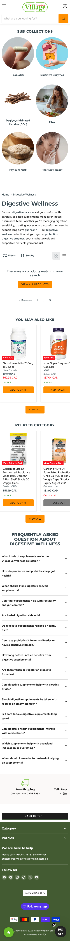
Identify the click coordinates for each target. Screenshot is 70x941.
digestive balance (23, 212)
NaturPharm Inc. (11, 370)
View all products (35, 284)
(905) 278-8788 (26, 854)
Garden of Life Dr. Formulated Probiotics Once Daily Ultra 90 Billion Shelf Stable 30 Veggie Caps (16, 476)
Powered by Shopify (35, 934)
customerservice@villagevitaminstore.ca (25, 858)
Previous (26, 300)
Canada (33, 893)
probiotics (51, 234)
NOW (46, 370)
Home (5, 194)
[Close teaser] (54, 925)
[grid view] (56, 256)
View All (35, 409)
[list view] (64, 256)
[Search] (63, 18)
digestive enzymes (13, 238)
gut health (31, 230)
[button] (60, 931)
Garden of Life (10, 486)
